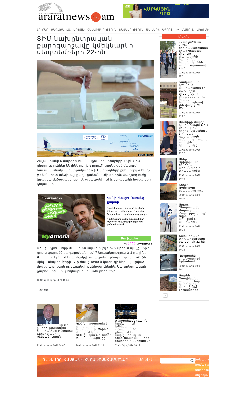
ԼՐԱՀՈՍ (183, 36)
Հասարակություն (102, 29)
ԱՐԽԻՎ (145, 360)
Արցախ (79, 29)
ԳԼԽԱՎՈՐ (52, 360)
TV (177, 29)
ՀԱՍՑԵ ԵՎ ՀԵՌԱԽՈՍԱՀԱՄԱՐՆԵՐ (96, 360)
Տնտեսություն (131, 29)
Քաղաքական (61, 29)
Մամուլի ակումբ (195, 29)
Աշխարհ (153, 29)
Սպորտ (167, 29)
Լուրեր (42, 29)
